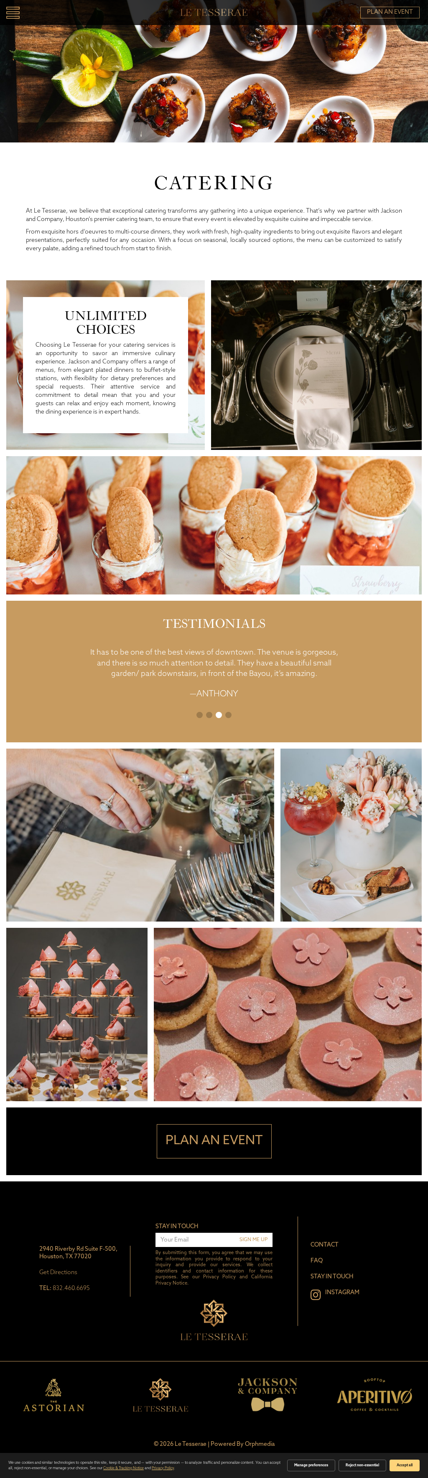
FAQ (317, 1261)
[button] (199, 715)
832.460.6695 (71, 1288)
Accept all (405, 1465)
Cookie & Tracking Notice (123, 1468)
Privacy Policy (219, 1277)
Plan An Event (390, 12)
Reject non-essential (362, 1465)
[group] (53, 1395)
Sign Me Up (253, 1239)
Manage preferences (311, 1465)
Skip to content (34, 38)
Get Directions (58, 1273)
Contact (325, 1245)
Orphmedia (260, 1444)
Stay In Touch (176, 1227)
